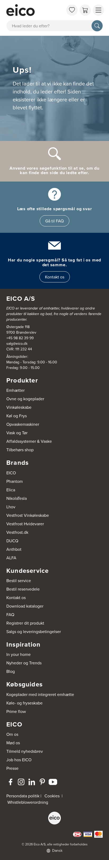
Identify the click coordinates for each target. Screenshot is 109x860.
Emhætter (15, 390)
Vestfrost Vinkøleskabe (27, 515)
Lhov (10, 507)
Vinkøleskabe (18, 407)
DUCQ (12, 541)
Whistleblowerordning (27, 802)
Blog (10, 671)
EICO (11, 473)
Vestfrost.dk (17, 532)
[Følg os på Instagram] (21, 782)
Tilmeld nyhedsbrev (24, 751)
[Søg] (97, 25)
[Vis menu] (98, 10)
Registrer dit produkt (25, 623)
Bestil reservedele (23, 589)
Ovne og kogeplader (25, 399)
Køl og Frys (16, 416)
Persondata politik (22, 796)
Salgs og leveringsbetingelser (33, 631)
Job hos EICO (18, 760)
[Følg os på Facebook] (10, 782)
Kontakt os (54, 277)
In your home (18, 654)
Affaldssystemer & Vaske (29, 441)
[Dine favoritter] (72, 10)
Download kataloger (24, 606)
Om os (12, 734)
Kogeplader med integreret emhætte (40, 694)
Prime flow (16, 711)
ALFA (11, 558)
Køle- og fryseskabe (24, 703)
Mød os (13, 743)
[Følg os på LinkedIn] (32, 782)
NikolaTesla (16, 498)
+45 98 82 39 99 (20, 338)
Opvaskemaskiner (22, 424)
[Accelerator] (34, 10)
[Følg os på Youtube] (53, 782)
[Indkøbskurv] (85, 10)
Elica (10, 490)
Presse (12, 768)
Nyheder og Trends (24, 663)
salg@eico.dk (17, 343)
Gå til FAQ (54, 221)
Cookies (52, 796)
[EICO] (54, 818)
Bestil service (18, 580)
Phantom (14, 481)
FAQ (10, 614)
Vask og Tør (17, 433)
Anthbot (13, 549)
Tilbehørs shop (20, 450)
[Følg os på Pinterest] (42, 782)
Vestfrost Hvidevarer (25, 524)
